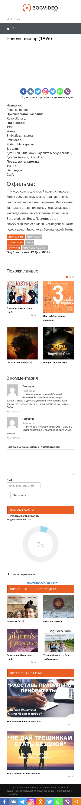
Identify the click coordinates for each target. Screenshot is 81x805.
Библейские (34, 236)
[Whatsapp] (60, 91)
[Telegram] (38, 91)
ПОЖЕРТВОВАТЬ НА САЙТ (42, 583)
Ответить (14, 411)
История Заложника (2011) (56, 362)
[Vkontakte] (30, 91)
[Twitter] (52, 91)
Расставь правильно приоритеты (24, 721)
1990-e (29, 242)
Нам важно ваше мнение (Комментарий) (33, 447)
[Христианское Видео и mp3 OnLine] (40, 7)
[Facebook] (23, 91)
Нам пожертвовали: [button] (24, 574)
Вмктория (28, 386)
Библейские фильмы (35, 247)
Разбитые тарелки (52, 621)
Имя (9, 479)
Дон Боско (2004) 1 (16, 621)
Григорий (28, 418)
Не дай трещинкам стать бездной (23, 773)
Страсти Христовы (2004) (19, 362)
